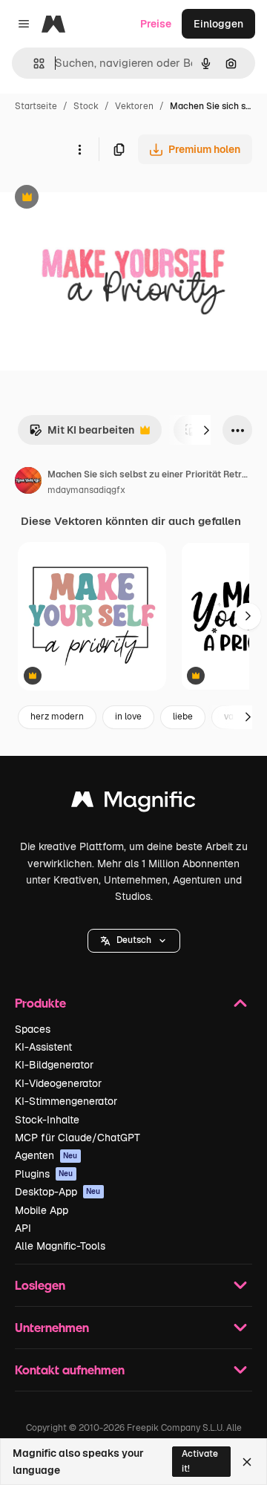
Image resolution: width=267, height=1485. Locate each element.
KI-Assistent (43, 1047)
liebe (183, 716)
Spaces (32, 1029)
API (23, 1228)
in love (128, 716)
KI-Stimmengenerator (66, 1101)
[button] (134, 941)
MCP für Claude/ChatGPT (77, 1137)
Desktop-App (58, 1191)
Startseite (36, 106)
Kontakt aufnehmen (70, 1369)
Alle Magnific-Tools (60, 1246)
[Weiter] (206, 430)
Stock (86, 106)
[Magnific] (133, 803)
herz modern (57, 716)
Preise (155, 23)
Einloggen (218, 23)
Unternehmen (52, 1327)
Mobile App (41, 1210)
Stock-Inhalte (47, 1119)
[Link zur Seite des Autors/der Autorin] (28, 482)
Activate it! (200, 1461)
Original (95, 199)
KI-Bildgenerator (54, 1064)
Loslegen (40, 1285)
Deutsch (133, 940)
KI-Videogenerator (58, 1083)
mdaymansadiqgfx (86, 490)
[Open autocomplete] (33, 63)
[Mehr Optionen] (79, 149)
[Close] (247, 1462)
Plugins (44, 1174)
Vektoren (134, 106)
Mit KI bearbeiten (81, 434)
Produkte (40, 1003)
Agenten (46, 1155)
